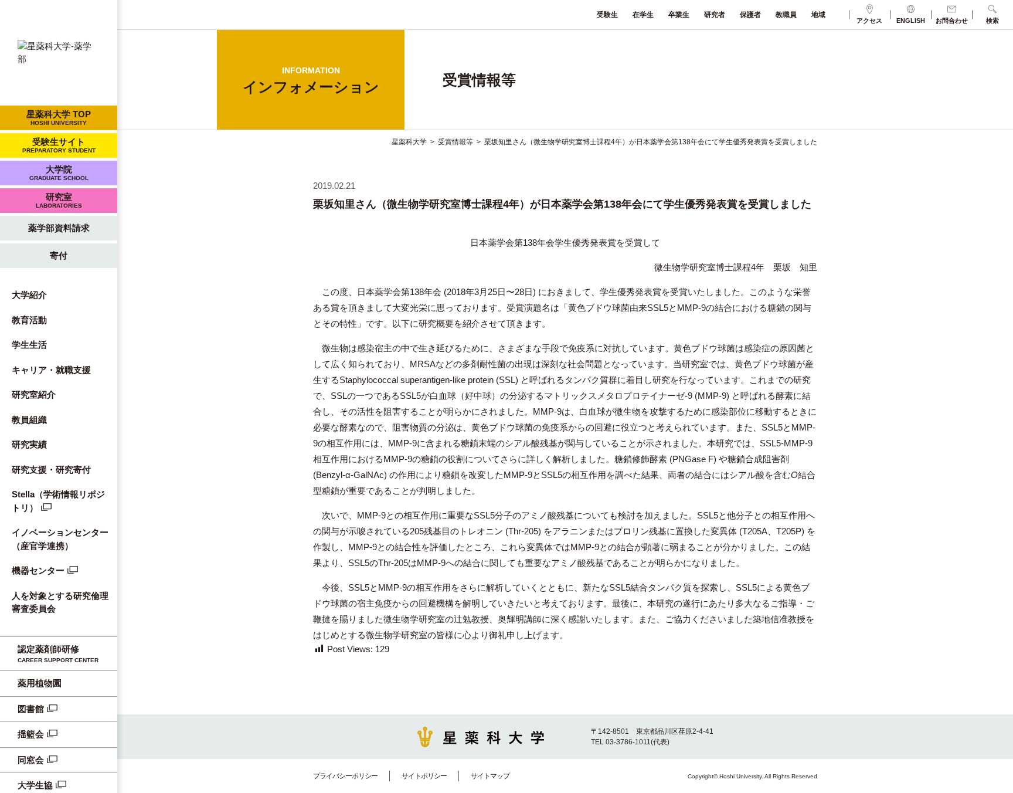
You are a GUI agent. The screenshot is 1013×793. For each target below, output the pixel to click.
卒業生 (678, 15)
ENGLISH (910, 20)
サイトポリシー (424, 776)
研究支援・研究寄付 (51, 470)
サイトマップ (490, 776)
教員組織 (29, 420)
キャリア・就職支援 (51, 370)
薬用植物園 (40, 683)
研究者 (714, 15)
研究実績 (29, 444)
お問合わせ (952, 20)
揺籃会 (31, 734)
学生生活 (29, 345)
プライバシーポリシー (345, 776)
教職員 (786, 15)
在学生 (643, 15)
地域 (818, 15)
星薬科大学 (409, 142)
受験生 (607, 15)
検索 (992, 20)
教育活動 (29, 320)
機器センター (38, 570)
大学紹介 (29, 295)
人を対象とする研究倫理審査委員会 (60, 602)
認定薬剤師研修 (58, 654)
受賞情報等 (455, 142)
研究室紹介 (34, 394)
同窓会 (31, 760)
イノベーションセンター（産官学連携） (60, 539)
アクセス (869, 20)
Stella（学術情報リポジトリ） (58, 501)
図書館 (31, 709)
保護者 (750, 15)
